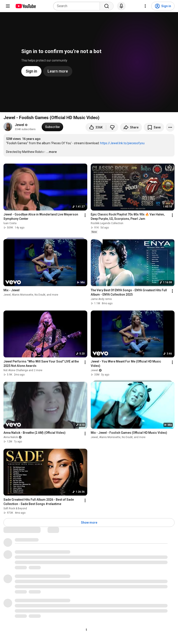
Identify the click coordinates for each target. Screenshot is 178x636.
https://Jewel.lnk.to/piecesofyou (122, 143)
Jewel (19, 125)
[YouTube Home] (25, 6)
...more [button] (51, 152)
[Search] (107, 6)
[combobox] (78, 6)
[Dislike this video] (112, 127)
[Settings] (145, 6)
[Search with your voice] (121, 6)
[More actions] (170, 127)
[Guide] (7, 6)
